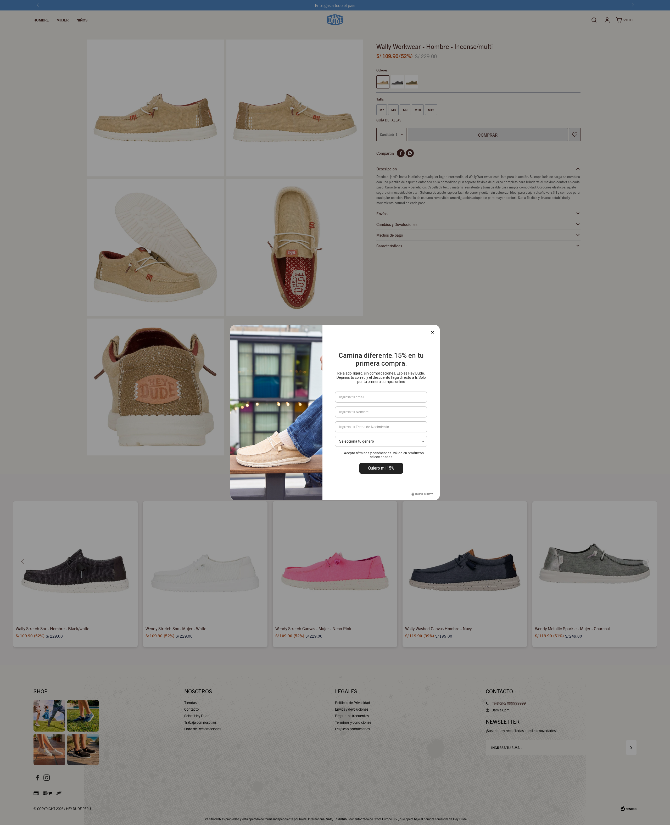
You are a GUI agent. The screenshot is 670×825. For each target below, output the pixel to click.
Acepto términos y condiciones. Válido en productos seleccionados (384, 455)
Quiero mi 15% (381, 468)
